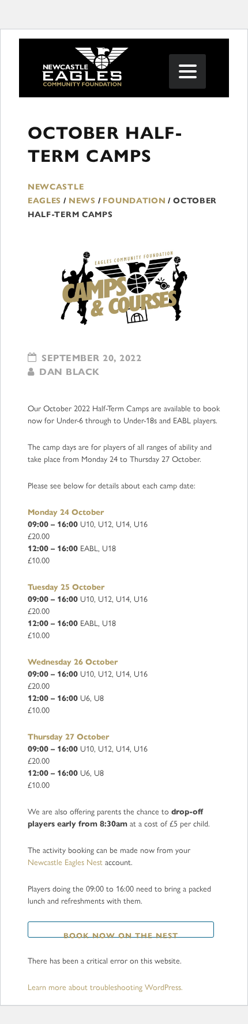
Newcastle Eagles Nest (65, 862)
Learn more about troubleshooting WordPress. (105, 987)
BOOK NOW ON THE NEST (120, 934)
